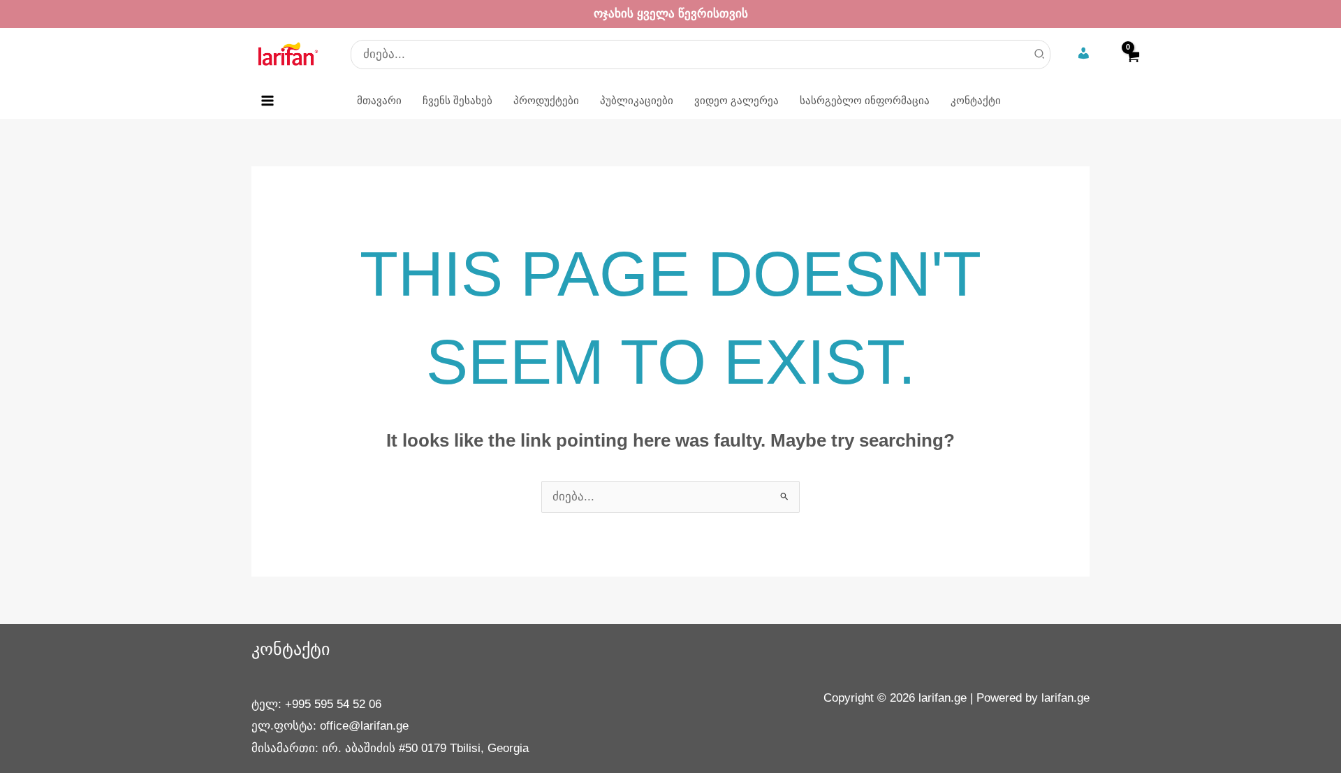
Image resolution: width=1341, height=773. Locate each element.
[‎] (1085, 54)
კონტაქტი (290, 649)
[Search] (1040, 54)
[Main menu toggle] (267, 101)
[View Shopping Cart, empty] (1132, 65)
